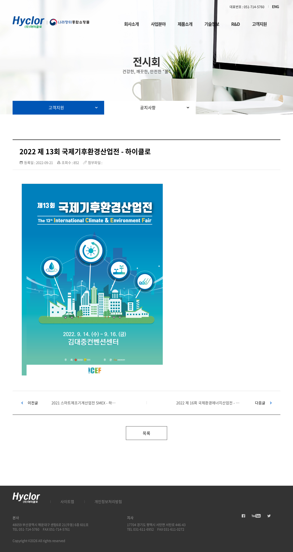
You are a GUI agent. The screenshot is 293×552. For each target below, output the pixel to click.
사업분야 (158, 24)
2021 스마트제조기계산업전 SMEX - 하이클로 (84, 402)
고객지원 (259, 24)
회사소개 (131, 24)
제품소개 (185, 24)
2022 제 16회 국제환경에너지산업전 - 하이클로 (208, 402)
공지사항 (148, 108)
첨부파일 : (95, 162)
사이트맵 (67, 501)
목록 (146, 433)
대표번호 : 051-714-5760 (247, 6)
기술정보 (211, 24)
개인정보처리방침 (108, 501)
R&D (235, 24)
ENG (275, 6)
